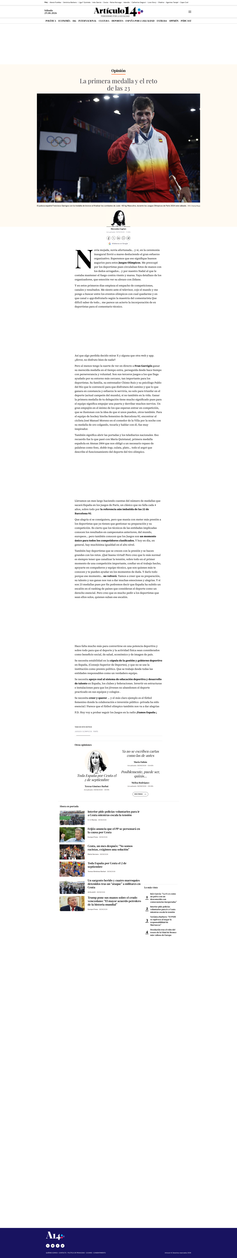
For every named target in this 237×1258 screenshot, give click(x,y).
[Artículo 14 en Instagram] (53, 1246)
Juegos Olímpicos (83, 731)
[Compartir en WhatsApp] (123, 238)
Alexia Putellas (55, 2)
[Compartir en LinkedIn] (118, 238)
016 (74, 21)
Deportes (117, 21)
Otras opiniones (83, 745)
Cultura (104, 21)
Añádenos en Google (120, 244)
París (95, 731)
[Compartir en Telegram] (128, 238)
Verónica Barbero (70, 2)
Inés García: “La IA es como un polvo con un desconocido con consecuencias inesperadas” (163, 897)
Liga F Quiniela (84, 2)
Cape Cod (184, 2)
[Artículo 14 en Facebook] (57, 1246)
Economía (64, 21)
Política (51, 21)
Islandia (127, 2)
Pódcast (186, 21)
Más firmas (138, 794)
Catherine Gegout (139, 2)
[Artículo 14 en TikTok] (62, 1246)
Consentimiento (99, 1253)
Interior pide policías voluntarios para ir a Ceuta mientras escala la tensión (162, 909)
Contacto (62, 1253)
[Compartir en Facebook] (108, 238)
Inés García (96, 2)
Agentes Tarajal (172, 2)
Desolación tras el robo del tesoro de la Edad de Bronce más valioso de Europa (163, 932)
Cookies (89, 1253)
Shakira (161, 2)
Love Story (152, 2)
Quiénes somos (52, 1253)
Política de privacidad (76, 1253)
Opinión (173, 21)
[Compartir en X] (113, 238)
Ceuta (105, 2)
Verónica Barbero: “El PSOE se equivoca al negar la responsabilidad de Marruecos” (163, 920)
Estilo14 (162, 21)
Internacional (87, 21)
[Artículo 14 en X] (48, 1246)
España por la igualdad (140, 21)
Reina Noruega (115, 2)
